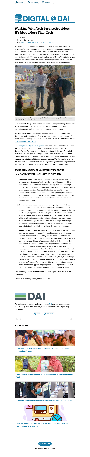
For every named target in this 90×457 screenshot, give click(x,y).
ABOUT (21, 2)
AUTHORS (34, 2)
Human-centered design (30, 42)
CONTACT (50, 314)
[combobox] (44, 319)
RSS (38, 314)
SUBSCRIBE (48, 2)
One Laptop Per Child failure (25, 141)
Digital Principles (48, 42)
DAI (50, 304)
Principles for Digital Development (31, 146)
